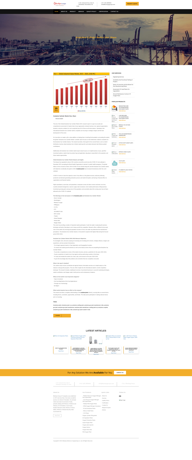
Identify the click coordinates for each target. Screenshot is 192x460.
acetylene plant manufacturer (82, 307)
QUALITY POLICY (91, 11)
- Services (103, 398)
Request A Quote (132, 3)
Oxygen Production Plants (88, 420)
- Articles (103, 410)
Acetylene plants (57, 305)
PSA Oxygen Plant (86, 432)
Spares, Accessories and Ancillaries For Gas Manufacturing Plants (123, 85)
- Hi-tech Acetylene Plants (88, 408)
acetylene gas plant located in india (81, 309)
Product (73, 11)
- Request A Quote (106, 407)
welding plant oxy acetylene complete (98, 307)
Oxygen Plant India (87, 429)
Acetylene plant (78, 195)
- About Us (104, 395)
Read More (61, 351)
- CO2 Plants (85, 413)
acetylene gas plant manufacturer (66, 307)
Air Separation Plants (87, 417)
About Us (64, 11)
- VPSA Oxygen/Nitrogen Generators (91, 406)
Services (81, 11)
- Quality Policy (105, 400)
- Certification (104, 402)
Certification (103, 11)
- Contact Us (104, 405)
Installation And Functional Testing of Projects (123, 80)
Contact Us (114, 11)
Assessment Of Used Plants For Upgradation (121, 90)
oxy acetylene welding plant (77, 305)
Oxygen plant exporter (87, 425)
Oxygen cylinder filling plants (89, 415)
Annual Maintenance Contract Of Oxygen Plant (122, 94)
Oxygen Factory (86, 427)
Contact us (120, 372)
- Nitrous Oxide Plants (87, 410)
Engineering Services (118, 76)
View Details (122, 111)
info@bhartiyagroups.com (108, 4)
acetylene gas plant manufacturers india (94, 305)
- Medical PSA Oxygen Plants (89, 403)
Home (56, 11)
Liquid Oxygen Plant (87, 422)
